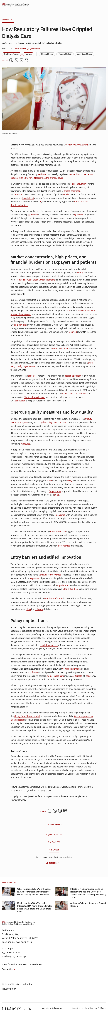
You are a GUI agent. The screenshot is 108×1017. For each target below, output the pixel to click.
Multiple (28, 397)
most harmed (64, 545)
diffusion (39, 609)
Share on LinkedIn (21, 60)
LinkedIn (14, 1009)
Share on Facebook (11, 60)
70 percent (34, 578)
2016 (49, 480)
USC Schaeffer (14, 5)
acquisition (33, 672)
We (68, 310)
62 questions (55, 491)
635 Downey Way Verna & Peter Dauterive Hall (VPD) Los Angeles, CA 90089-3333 (20, 938)
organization (29, 366)
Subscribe (51, 862)
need (88, 676)
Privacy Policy (9, 988)
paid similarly (20, 324)
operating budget (73, 375)
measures (25, 443)
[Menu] (103, 5)
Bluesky (30, 1009)
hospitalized (28, 198)
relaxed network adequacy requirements (36, 279)
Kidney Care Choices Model (27, 716)
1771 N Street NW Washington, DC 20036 (14, 954)
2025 (69, 480)
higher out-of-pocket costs (74, 393)
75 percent (33, 214)
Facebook (4, 1009)
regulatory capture (49, 645)
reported (72, 332)
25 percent (79, 214)
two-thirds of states (53, 598)
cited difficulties (70, 589)
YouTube (19, 1009)
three (54, 348)
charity (19, 366)
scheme (32, 375)
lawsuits (36, 397)
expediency (62, 585)
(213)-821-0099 (33, 48)
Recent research (58, 531)
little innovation (78, 183)
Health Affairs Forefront (77, 144)
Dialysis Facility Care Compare (52, 422)
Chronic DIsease (47, 54)
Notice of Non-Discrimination (17, 984)
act (50, 585)
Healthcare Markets (11, 54)
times (65, 348)
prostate (18, 194)
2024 (56, 494)
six (61, 348)
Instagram (24, 1009)
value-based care (55, 676)
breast (67, 191)
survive (66, 194)
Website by (52, 1008)
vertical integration (71, 668)
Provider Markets (65, 54)
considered (20, 400)
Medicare (28, 54)
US (40, 201)
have (42, 397)
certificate (77, 676)
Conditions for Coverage (49, 574)
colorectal (76, 191)
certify (80, 272)
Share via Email (27, 60)
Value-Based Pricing (84, 54)
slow (28, 609)
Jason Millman (20, 48)
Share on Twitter (16, 60)
